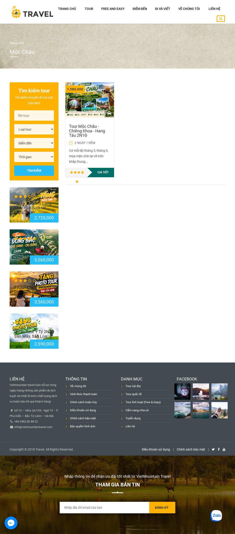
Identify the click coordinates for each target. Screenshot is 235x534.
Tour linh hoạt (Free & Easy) (143, 402)
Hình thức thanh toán (83, 394)
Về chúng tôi (189, 9)
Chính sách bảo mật (83, 418)
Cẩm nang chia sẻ (137, 410)
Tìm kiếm (34, 170)
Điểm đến (140, 9)
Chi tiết (103, 172)
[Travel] (31, 12)
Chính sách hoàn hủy (83, 402)
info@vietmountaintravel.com (33, 427)
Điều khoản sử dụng (83, 410)
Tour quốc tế (134, 394)
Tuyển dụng (133, 418)
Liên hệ (214, 9)
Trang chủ (67, 9)
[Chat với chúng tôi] (11, 523)
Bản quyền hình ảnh (82, 426)
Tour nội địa (133, 386)
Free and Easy (113, 9)
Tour (89, 9)
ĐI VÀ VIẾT (162, 9)
